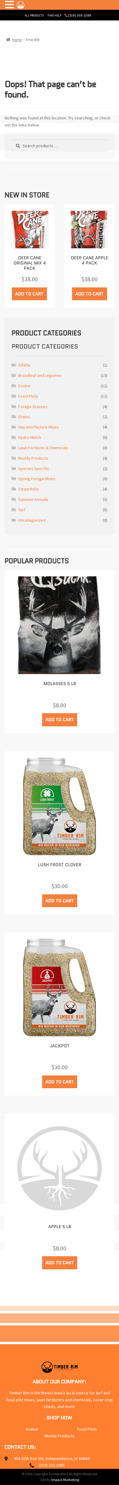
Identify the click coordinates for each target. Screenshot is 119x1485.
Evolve (24, 386)
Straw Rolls (28, 489)
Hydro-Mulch (29, 437)
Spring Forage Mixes (37, 478)
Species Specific (33, 468)
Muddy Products (33, 458)
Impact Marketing (65, 1479)
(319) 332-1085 (80, 15)
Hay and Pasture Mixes (38, 427)
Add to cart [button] (29, 294)
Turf (21, 510)
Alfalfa (24, 365)
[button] (10, 5)
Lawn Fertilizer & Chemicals (43, 448)
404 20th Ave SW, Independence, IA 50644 (51, 1458)
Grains (24, 416)
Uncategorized (31, 520)
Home (17, 39)
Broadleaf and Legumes (40, 375)
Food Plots (28, 396)
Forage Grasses (33, 406)
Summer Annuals (33, 499)
